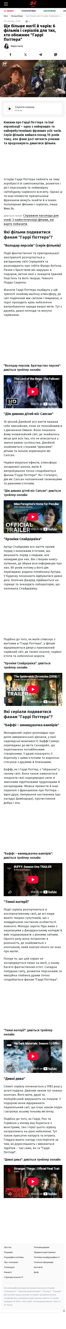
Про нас (8, 1247)
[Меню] (6, 4)
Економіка (50, 11)
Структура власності (13, 1277)
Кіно (6, 16)
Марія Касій (17, 46)
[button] (10, 55)
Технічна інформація (43, 1262)
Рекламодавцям (41, 1247)
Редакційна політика (14, 1257)
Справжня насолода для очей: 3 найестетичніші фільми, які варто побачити (31, 220)
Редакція (8, 1252)
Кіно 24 (9, 208)
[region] (33, 1321)
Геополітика (28, 11)
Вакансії (8, 1272)
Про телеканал (11, 1262)
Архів (36, 1272)
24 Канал (9, 11)
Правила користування (44, 1252)
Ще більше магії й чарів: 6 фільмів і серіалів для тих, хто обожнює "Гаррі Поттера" (44, 16)
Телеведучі (9, 1267)
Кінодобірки (17, 16)
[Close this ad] (64, 1310)
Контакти (38, 1267)
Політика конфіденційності (46, 1257)
